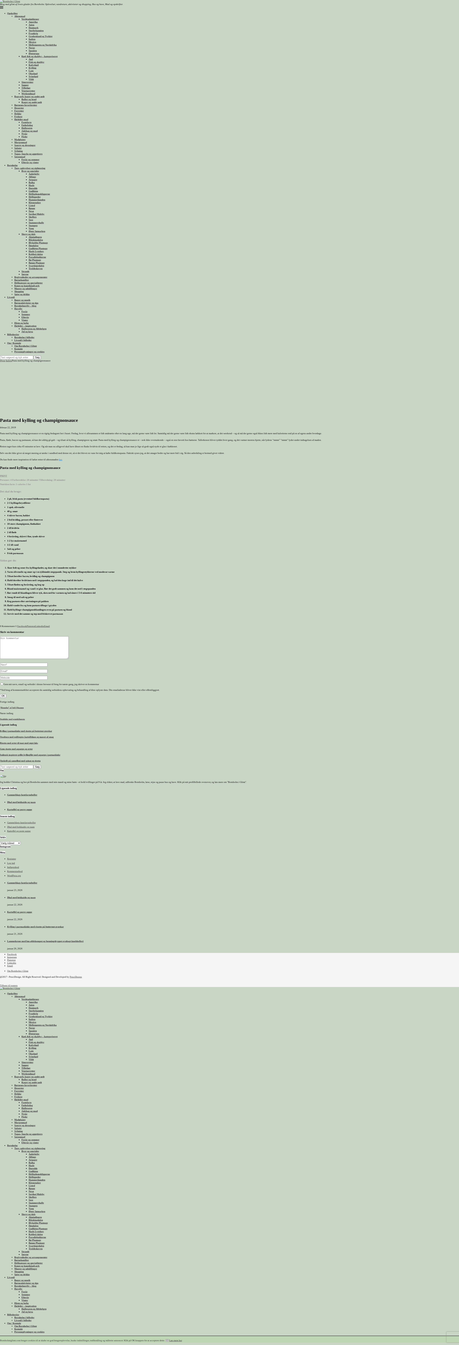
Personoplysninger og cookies (29, 351)
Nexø (31, 211)
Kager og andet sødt (32, 102)
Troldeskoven (35, 268)
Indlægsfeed (13, 867)
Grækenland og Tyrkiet (40, 36)
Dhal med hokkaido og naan (21, 802)
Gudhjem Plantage (38, 248)
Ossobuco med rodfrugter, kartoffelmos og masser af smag (27, 737)
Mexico (32, 42)
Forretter (19, 110)
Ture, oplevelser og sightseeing (29, 168)
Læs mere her (175, 1340)
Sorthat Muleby (36, 214)
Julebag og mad (30, 131)
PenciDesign (76, 977)
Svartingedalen (36, 265)
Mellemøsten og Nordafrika (43, 45)
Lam (31, 70)
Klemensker (35, 202)
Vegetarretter (28, 90)
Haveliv (18, 308)
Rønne (32, 208)
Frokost (18, 116)
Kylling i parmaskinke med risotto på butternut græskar (26, 731)
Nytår (24, 133)
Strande (25, 271)
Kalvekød (34, 65)
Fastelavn (26, 122)
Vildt (31, 79)
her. (60, 459)
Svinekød (33, 76)
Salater (18, 148)
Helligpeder (35, 196)
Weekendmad (28, 93)
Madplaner (20, 139)
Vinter (25, 320)
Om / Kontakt (14, 343)
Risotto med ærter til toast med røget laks (19, 743)
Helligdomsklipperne (39, 194)
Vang (31, 228)
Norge (32, 47)
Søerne (25, 274)
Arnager (33, 179)
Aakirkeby (34, 174)
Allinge (32, 176)
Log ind (11, 863)
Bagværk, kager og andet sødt (29, 96)
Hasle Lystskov (36, 251)
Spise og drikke (22, 294)
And (31, 59)
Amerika (33, 22)
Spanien (33, 50)
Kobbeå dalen (36, 254)
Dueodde (33, 188)
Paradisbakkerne (37, 257)
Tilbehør (26, 88)
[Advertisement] (229, 389)
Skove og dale (29, 234)
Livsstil (11, 297)
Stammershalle (36, 222)
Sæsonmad (19, 156)
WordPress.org (14, 875)
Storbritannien (36, 30)
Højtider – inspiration (25, 326)
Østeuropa (34, 53)
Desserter (19, 108)
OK (167, 1340)
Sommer (26, 314)
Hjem (2, 360)
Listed (32, 205)
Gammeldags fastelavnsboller (22, 794)
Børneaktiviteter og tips (26, 303)
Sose (31, 219)
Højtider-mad (21, 119)
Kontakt (18, 348)
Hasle (31, 185)
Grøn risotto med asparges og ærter (16, 749)
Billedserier (13, 334)
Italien (32, 39)
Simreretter (27, 82)
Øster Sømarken (37, 231)
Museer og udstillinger (25, 288)
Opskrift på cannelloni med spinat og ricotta (20, 761)
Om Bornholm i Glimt (25, 346)
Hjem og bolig (21, 323)
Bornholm (12, 165)
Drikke (17, 113)
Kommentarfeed (15, 871)
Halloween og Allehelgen (34, 328)
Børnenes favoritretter (25, 105)
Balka (32, 182)
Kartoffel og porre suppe (19, 809)
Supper (25, 85)
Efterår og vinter (30, 162)
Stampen (33, 225)
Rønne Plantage (37, 262)
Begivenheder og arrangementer (30, 277)
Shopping (19, 291)
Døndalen (33, 245)
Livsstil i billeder (23, 340)
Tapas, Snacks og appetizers (28, 153)
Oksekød (33, 73)
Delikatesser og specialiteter (28, 283)
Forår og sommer (30, 159)
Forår (25, 311)
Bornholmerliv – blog (25, 305)
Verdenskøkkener (30, 19)
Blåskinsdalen (36, 240)
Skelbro (33, 217)
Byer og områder (30, 171)
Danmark (33, 27)
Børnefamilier (21, 280)
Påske (24, 136)
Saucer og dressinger (25, 145)
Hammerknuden (37, 199)
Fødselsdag (27, 125)
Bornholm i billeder (24, 337)
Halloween (27, 128)
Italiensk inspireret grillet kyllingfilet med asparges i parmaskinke (30, 755)
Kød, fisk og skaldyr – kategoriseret (40, 56)
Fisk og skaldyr (36, 62)
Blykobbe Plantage (38, 242)
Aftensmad (19, 16)
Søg (37, 357)
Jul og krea (27, 331)
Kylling (32, 67)
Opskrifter (12, 13)
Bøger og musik (22, 300)
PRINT (3, 475)
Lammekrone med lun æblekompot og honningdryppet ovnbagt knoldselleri (45, 941)
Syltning (18, 151)
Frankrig (33, 33)
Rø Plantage (35, 260)
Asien (31, 24)
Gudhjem (33, 191)
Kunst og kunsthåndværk (26, 285)
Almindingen (35, 237)
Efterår (25, 317)
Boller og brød (29, 99)
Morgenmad (20, 142)
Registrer (11, 858)
